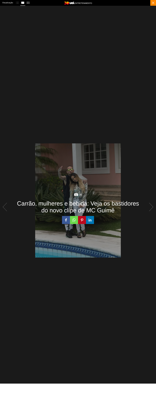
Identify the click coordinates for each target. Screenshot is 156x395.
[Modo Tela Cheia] (23, 2)
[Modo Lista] (17, 2)
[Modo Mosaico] (28, 2)
